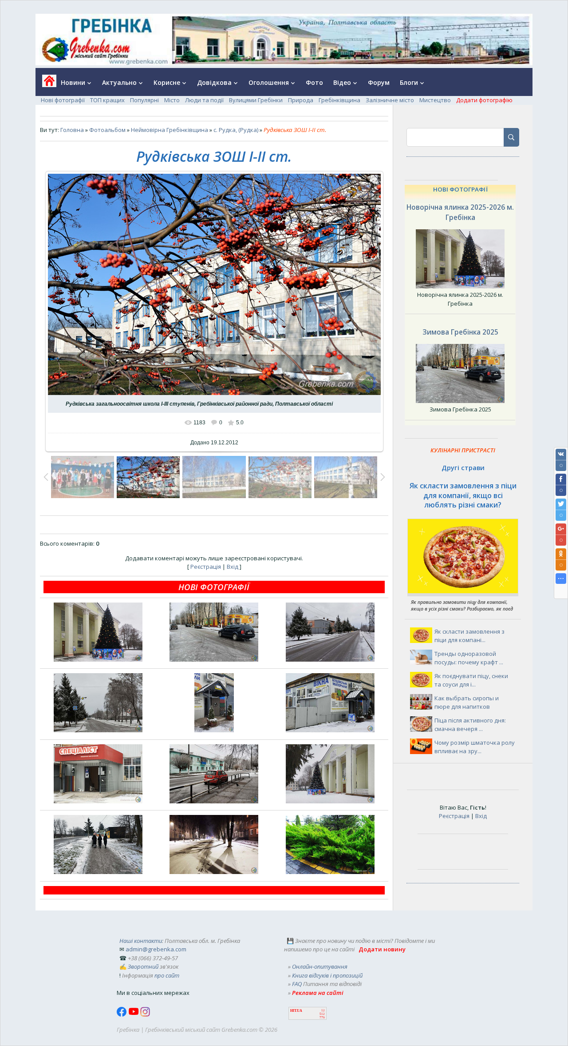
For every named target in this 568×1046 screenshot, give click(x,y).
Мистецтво (435, 100)
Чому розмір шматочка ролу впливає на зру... (474, 747)
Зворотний (143, 966)
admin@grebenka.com (156, 949)
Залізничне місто (390, 100)
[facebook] (122, 1014)
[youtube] (134, 1014)
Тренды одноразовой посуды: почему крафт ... (468, 658)
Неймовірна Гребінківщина (169, 130)
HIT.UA (296, 1011)
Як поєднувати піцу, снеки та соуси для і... (471, 680)
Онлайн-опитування (319, 966)
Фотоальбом (107, 130)
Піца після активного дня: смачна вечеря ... (470, 724)
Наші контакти (140, 941)
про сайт (166, 975)
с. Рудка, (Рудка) (235, 130)
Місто (172, 100)
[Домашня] (46, 84)
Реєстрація (205, 567)
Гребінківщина (339, 100)
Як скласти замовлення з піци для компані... (469, 635)
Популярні (144, 100)
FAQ (297, 984)
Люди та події (204, 100)
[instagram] (145, 1014)
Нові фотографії (63, 100)
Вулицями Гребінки (256, 100)
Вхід (232, 567)
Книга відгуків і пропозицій (327, 975)
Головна (72, 130)
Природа (300, 100)
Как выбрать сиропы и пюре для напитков (466, 702)
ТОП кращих (107, 100)
